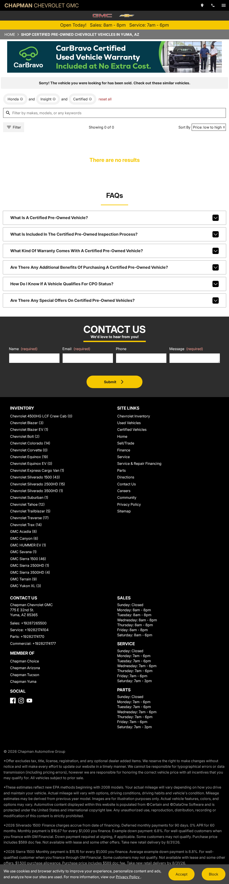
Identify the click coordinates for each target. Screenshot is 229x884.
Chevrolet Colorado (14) (30, 443)
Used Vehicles (129, 423)
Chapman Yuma (23, 681)
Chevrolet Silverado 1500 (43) (35, 477)
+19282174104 (37, 630)
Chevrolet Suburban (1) (29, 497)
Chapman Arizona (25, 668)
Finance (123, 450)
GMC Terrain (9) (23, 579)
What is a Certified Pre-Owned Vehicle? (49, 217)
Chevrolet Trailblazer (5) (30, 511)
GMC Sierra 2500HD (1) (29, 565)
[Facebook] (13, 700)
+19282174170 (32, 636)
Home (9, 34)
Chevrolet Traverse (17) (29, 518)
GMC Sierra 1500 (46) (28, 558)
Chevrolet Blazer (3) (27, 423)
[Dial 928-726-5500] (213, 5)
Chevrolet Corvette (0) (29, 450)
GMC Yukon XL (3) (25, 586)
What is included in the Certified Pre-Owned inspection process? (74, 234)
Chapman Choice (24, 661)
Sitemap (124, 511)
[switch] (223, 5)
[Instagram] (21, 700)
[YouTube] (29, 700)
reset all (105, 99)
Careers (123, 491)
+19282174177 (44, 643)
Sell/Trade (125, 443)
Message (186, 349)
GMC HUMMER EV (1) (28, 545)
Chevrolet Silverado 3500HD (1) (36, 491)
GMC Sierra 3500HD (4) (30, 572)
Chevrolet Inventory (133, 416)
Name (23, 349)
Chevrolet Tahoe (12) (27, 504)
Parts (121, 470)
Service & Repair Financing (139, 463)
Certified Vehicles (131, 429)
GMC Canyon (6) (24, 538)
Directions (125, 477)
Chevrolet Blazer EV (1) (29, 429)
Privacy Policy (129, 504)
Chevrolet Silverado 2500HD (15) (37, 484)
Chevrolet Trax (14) (26, 524)
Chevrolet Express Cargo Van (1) (37, 470)
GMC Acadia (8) (23, 531)
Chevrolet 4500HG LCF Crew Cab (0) (41, 416)
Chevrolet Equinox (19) (29, 457)
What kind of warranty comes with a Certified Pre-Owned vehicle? (76, 250)
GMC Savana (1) (23, 552)
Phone (121, 349)
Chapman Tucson (24, 675)
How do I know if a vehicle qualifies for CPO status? (61, 283)
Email (76, 349)
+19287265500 (34, 623)
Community (126, 497)
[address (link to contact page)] (202, 5)
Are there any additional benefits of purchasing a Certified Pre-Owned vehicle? (89, 267)
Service (123, 457)
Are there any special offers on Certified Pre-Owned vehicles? (72, 300)
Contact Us (126, 484)
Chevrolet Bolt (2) (25, 436)
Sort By (184, 127)
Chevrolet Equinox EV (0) (31, 463)
